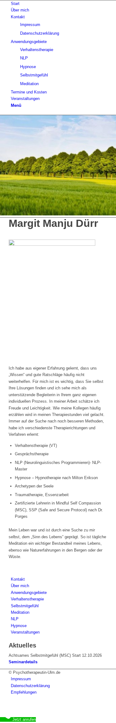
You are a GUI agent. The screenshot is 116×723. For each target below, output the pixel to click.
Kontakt (18, 579)
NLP (15, 619)
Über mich (20, 585)
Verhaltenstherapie (27, 599)
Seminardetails (23, 662)
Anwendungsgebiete (29, 592)
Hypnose (19, 625)
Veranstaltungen (25, 632)
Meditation (20, 612)
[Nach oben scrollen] (1, 705)
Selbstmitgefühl (25, 606)
